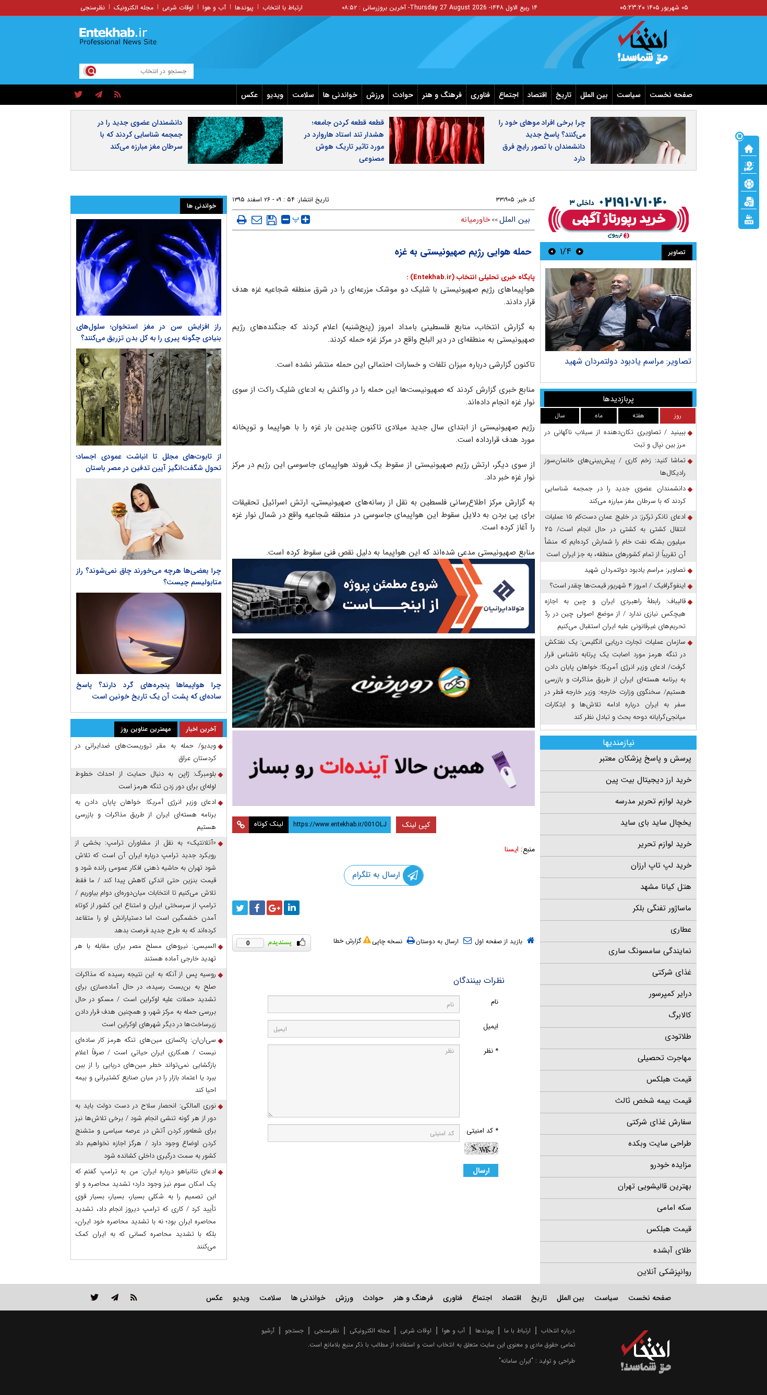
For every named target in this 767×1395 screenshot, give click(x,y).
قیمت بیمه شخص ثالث (653, 1101)
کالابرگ (679, 1015)
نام (494, 1001)
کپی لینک (416, 825)
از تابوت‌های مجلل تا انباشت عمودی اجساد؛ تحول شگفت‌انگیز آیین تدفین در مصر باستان (148, 462)
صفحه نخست (671, 95)
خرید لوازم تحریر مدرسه (653, 801)
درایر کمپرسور (670, 994)
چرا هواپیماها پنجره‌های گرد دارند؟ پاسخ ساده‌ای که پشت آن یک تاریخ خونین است (148, 690)
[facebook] (257, 907)
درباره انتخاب (558, 1331)
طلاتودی (678, 1036)
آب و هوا (214, 8)
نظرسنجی (92, 8)
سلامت (303, 95)
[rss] (118, 95)
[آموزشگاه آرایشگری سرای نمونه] (383, 768)
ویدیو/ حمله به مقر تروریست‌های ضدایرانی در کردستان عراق (145, 752)
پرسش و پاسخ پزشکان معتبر (645, 758)
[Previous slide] (579, 251)
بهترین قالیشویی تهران (654, 1186)
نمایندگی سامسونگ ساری (649, 951)
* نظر (491, 1050)
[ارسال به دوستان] (256, 219)
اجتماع (509, 95)
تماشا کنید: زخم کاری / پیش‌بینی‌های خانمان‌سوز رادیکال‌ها (615, 466)
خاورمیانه (475, 219)
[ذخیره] (272, 220)
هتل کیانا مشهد (665, 887)
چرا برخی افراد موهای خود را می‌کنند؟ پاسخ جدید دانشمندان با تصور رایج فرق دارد (542, 140)
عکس (249, 95)
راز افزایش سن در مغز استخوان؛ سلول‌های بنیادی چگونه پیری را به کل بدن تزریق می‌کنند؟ (148, 332)
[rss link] (134, 1297)
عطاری (680, 929)
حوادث (403, 95)
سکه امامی (674, 1207)
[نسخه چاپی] (242, 219)
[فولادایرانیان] (383, 596)
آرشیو (267, 1331)
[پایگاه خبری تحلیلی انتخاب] (651, 47)
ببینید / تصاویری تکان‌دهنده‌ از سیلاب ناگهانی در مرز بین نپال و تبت (615, 438)
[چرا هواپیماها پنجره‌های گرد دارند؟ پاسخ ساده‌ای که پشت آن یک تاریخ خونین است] (148, 633)
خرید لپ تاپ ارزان (661, 865)
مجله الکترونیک (133, 8)
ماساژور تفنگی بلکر (662, 908)
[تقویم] (749, 201)
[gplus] (274, 907)
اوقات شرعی (178, 8)
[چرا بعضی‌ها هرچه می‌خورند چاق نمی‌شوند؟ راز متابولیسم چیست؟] (148, 519)
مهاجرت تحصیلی (664, 1058)
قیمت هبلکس (668, 1079)
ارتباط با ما (517, 1331)
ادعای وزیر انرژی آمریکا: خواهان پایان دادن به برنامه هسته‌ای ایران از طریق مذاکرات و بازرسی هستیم (145, 815)
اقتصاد (537, 95)
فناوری (480, 95)
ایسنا (512, 849)
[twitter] (78, 95)
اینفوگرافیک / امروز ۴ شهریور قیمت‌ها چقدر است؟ (618, 585)
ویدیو (275, 95)
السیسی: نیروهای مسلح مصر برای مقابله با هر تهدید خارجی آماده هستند (145, 952)
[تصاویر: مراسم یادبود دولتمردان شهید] (618, 309)
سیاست (629, 95)
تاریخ (563, 95)
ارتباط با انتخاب (282, 8)
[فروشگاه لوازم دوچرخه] (383, 683)
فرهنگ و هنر (442, 95)
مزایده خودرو (670, 1165)
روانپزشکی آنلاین (664, 1272)
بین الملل (594, 95)
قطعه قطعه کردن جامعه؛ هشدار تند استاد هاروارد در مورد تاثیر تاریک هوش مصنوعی (344, 140)
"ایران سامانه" (516, 1361)
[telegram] (98, 95)
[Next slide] (552, 251)
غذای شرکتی (671, 972)
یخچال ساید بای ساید (655, 822)
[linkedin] (291, 907)
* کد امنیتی (482, 1130)
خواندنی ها (340, 95)
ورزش (375, 95)
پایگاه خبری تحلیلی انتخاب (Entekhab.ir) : (470, 277)
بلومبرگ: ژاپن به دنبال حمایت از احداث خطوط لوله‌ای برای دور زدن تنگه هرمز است (145, 780)
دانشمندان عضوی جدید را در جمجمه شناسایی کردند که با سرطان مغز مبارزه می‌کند (140, 134)
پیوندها (244, 8)
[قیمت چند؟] (749, 165)
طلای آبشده (672, 1250)
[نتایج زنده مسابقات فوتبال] (749, 218)
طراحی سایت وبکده (659, 1143)
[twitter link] (95, 1297)
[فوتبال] (749, 183)
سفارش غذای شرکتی (659, 1122)
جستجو (294, 1331)
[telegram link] (114, 1297)
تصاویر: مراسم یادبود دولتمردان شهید (628, 361)
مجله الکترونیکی (370, 1331)
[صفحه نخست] (749, 147)
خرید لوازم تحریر (664, 844)
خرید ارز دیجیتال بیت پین (648, 780)
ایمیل (490, 1026)
